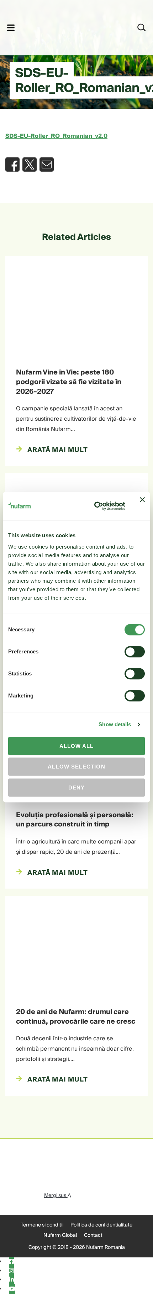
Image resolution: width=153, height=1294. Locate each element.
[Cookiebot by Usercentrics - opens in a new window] (95, 506)
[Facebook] (11, 1262)
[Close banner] (142, 506)
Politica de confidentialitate (101, 1225)
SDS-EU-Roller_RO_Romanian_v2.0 (56, 136)
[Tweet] (29, 164)
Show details (115, 724)
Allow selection (76, 767)
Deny (76, 788)
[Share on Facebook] (12, 164)
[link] (67, 26)
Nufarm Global (60, 1235)
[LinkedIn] (11, 1280)
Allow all (76, 746)
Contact (93, 1235)
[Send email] (46, 164)
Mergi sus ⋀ (57, 1195)
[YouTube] (12, 1289)
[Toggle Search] (141, 27)
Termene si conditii (42, 1225)
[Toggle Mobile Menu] (11, 27)
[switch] (135, 651)
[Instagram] (11, 1271)
